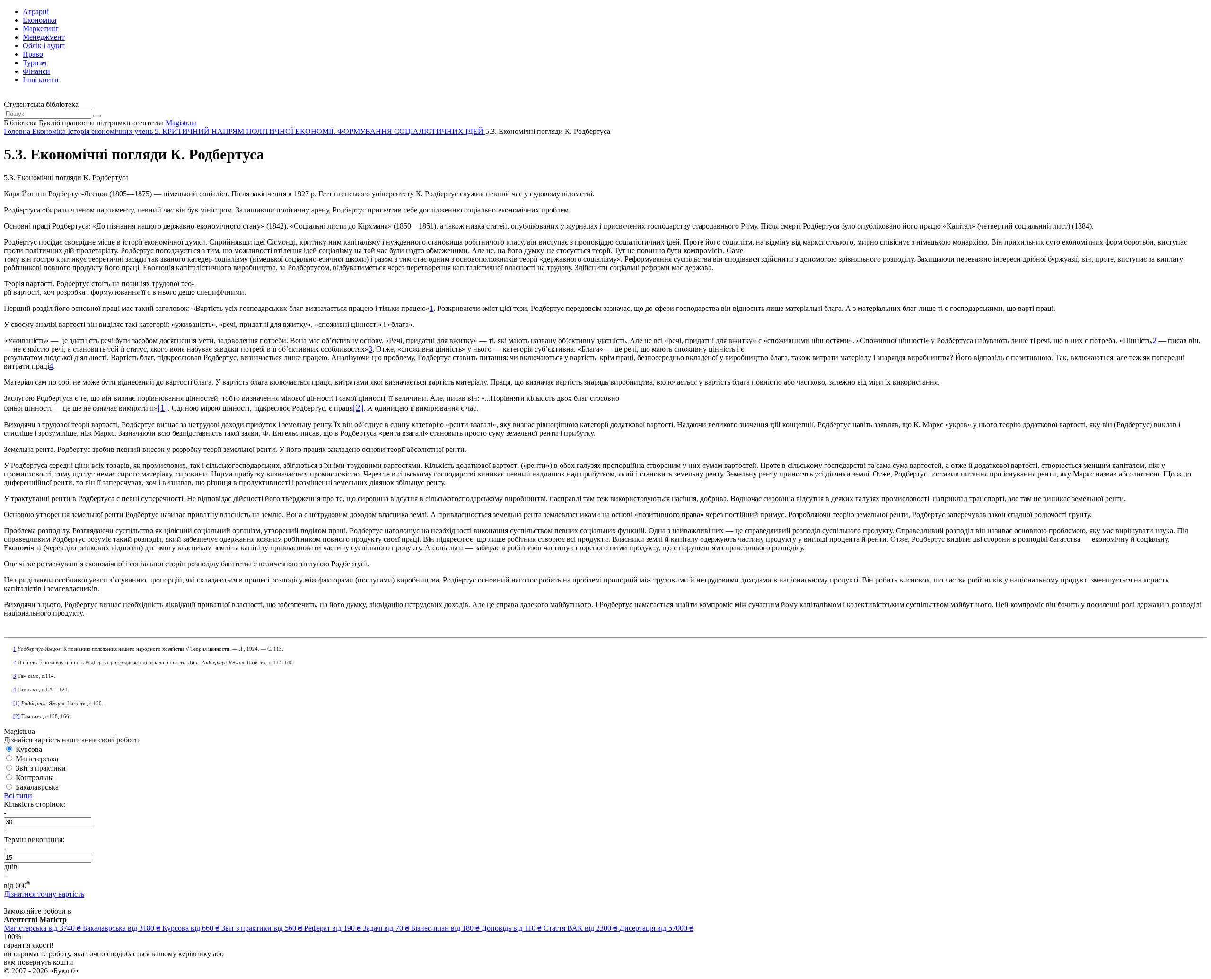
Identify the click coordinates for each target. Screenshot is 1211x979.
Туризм (34, 63)
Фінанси (36, 71)
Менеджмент (44, 37)
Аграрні (36, 12)
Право (33, 54)
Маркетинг (41, 29)
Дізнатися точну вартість (44, 894)
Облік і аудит (44, 46)
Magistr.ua (181, 123)
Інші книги (41, 80)
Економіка (39, 20)
